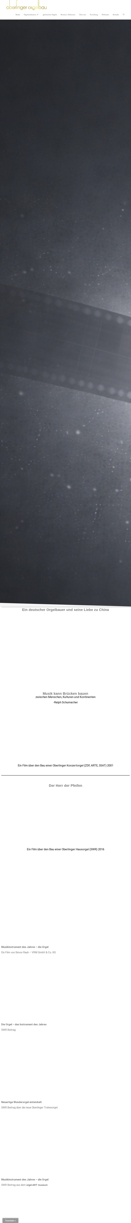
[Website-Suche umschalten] (123, 14)
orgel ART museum (37, 1185)
